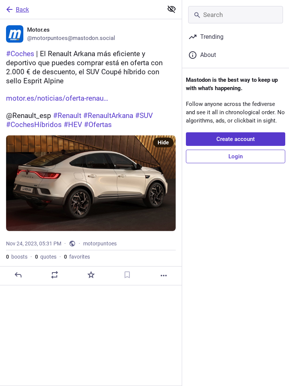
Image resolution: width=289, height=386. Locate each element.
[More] (163, 275)
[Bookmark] (127, 274)
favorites (77, 257)
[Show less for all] (171, 9)
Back (22, 9)
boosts (16, 257)
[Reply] (18, 274)
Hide (163, 142)
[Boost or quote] (54, 274)
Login (235, 156)
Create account (235, 139)
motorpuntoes (100, 243)
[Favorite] (91, 274)
